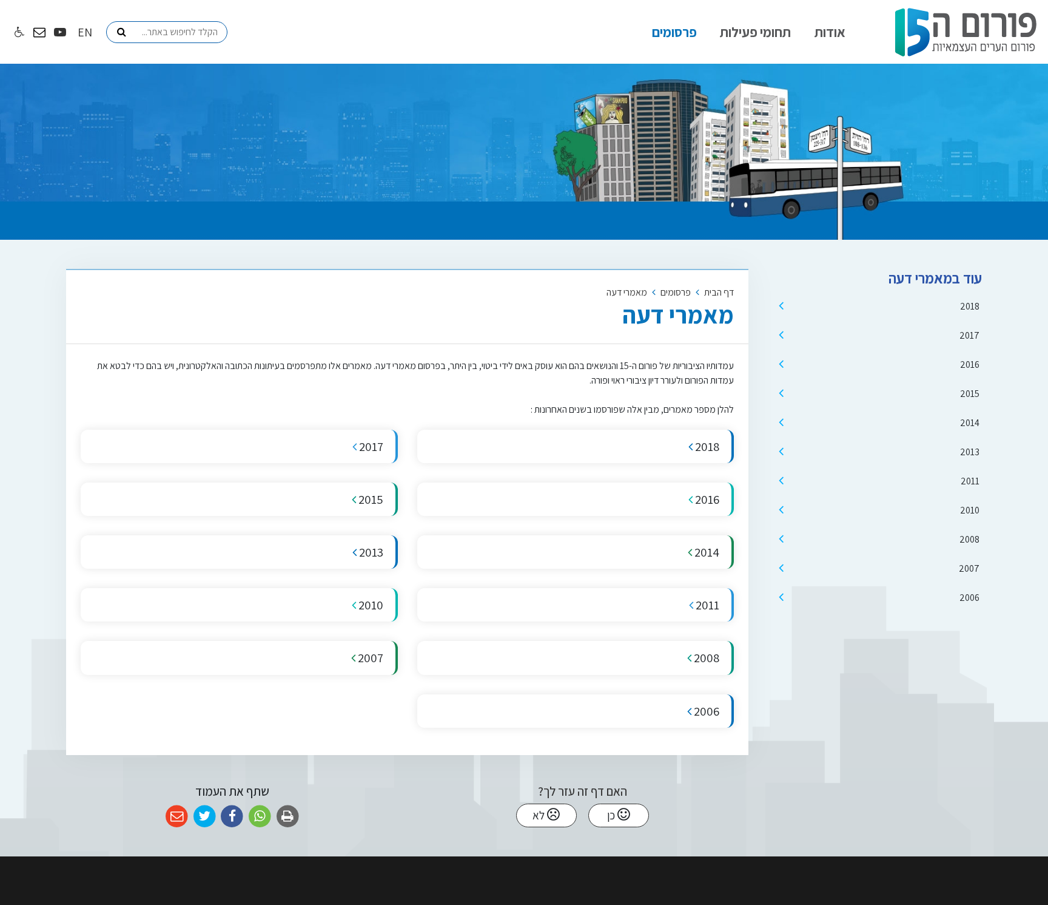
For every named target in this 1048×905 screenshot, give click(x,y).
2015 (969, 393)
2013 (969, 452)
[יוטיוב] (60, 32)
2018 (969, 306)
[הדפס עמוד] (288, 817)
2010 (969, 510)
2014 (969, 422)
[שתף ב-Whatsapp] (260, 817)
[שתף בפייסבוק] (232, 817)
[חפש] (121, 32)
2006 (969, 597)
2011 (970, 481)
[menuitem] (830, 32)
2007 (969, 568)
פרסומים (674, 32)
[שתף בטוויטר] (205, 817)
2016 (969, 364)
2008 (969, 539)
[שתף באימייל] (177, 817)
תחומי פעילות (755, 32)
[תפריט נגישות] (18, 33)
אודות (830, 32)
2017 (969, 335)
